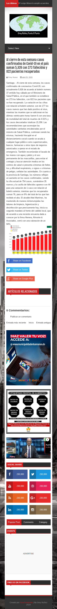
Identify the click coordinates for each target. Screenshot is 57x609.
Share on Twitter (20, 269)
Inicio (31, 322)
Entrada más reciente (16, 322)
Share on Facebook (22, 260)
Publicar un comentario (20, 316)
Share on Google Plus (23, 278)
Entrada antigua (43, 322)
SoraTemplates (26, 602)
